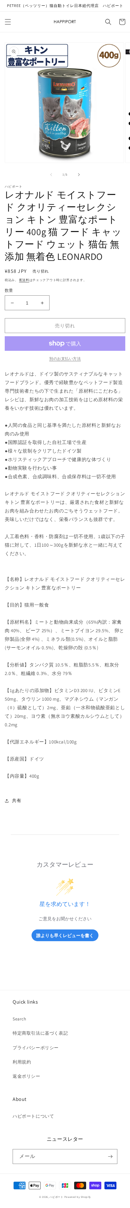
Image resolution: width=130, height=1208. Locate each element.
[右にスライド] (79, 175)
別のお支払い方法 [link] (65, 358)
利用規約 (22, 1062)
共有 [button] (16, 800)
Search (20, 1019)
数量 (9, 290)
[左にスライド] (51, 175)
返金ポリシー (26, 1076)
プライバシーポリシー (36, 1048)
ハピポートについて (33, 1116)
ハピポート (56, 1196)
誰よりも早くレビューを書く (65, 935)
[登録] (110, 1156)
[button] (8, 22)
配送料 (24, 280)
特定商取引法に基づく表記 (40, 1033)
